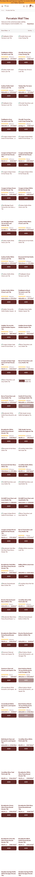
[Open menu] (2, 6)
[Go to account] (24, 6)
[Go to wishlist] (26, 6)
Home (2, 10)
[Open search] (32, 6)
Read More (30, 23)
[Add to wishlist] (14, 37)
